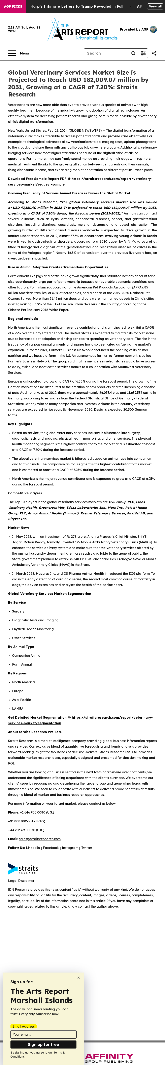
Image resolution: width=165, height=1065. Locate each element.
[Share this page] (154, 53)
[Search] (133, 53)
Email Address (23, 1026)
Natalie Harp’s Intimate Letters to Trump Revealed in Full (69, 6)
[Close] (78, 978)
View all (155, 6)
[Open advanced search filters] (143, 53)
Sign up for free (43, 1044)
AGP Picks (13, 6)
